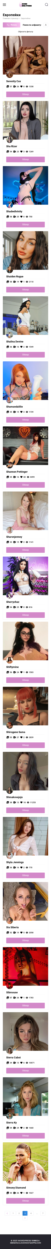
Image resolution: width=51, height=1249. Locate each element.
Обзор (25, 94)
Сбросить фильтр (25, 32)
